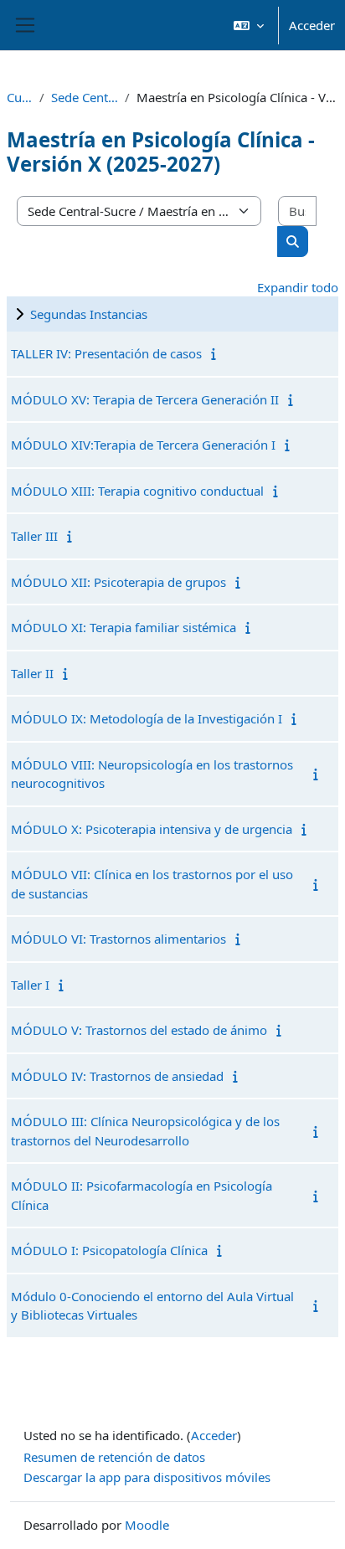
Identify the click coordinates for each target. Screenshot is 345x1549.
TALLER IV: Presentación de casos (106, 353)
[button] (249, 25)
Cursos (20, 97)
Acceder (312, 25)
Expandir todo (297, 287)
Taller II (32, 673)
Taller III (34, 535)
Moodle (147, 1524)
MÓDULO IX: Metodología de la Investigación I (146, 718)
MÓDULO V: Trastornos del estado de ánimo (139, 1030)
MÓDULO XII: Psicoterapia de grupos (118, 582)
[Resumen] (217, 353)
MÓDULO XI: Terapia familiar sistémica (123, 627)
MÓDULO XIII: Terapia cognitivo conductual (137, 490)
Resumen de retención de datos (114, 1457)
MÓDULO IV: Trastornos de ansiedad (117, 1076)
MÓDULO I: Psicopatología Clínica (109, 1250)
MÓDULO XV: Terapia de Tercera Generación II (145, 399)
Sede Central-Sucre (84, 97)
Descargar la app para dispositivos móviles (146, 1477)
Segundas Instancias (88, 314)
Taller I (30, 984)
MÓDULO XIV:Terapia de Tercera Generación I (143, 444)
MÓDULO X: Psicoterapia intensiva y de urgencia (151, 829)
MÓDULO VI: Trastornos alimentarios (118, 938)
